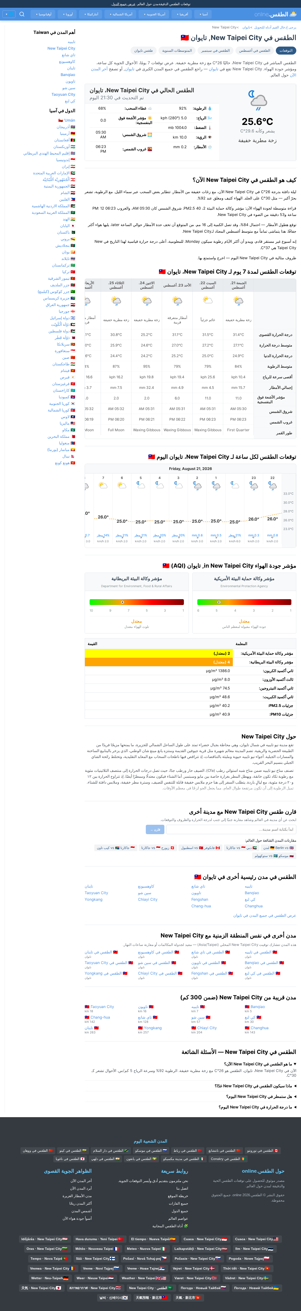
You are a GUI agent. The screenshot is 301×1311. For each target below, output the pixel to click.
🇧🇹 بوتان (68, 252)
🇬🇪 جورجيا (67, 311)
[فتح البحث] (22, 14)
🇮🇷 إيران (68, 166)
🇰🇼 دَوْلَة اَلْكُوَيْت (63, 324)
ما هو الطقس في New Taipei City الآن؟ (258, 1064)
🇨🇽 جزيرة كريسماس (59, 298)
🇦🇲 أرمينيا (67, 133)
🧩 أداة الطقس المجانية (170, 1226)
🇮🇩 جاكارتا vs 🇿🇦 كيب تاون (116, 848)
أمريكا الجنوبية (154, 14)
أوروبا (68, 14)
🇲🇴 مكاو (68, 429)
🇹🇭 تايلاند (68, 258)
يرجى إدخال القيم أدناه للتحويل (275, 27)
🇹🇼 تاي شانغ (148, 1019)
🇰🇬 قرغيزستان (63, 383)
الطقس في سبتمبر (215, 50)
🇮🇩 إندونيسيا (65, 159)
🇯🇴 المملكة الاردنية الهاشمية (53, 205)
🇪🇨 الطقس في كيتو (73, 1150)
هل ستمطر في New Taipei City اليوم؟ (259, 1096)
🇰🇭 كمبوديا (67, 396)
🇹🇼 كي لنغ (253, 1019)
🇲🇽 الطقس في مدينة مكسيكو (183, 1159)
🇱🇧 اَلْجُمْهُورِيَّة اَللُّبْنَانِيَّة (59, 179)
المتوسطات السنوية (177, 50)
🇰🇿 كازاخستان (64, 390)
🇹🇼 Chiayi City (204, 1029)
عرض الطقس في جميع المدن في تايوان (264, 915)
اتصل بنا (182, 1188)
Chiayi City (148, 899)
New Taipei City (61, 48)
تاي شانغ (198, 886)
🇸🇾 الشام (68, 192)
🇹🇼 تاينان (92, 1029)
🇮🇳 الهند (69, 219)
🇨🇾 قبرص (67, 377)
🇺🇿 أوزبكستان (64, 146)
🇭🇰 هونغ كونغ (65, 462)
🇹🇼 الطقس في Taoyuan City (109, 964)
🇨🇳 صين (68, 357)
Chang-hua (201, 906)
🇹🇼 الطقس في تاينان (101, 954)
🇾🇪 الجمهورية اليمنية (59, 186)
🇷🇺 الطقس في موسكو (151, 1150)
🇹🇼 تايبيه (198, 1008)
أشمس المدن (81, 1211)
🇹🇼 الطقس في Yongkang (106, 975)
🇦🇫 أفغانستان (64, 140)
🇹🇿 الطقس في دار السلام (111, 1150)
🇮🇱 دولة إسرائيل (62, 317)
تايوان (246, 27)
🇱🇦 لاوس (68, 416)
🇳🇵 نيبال (68, 456)
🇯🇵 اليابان (67, 225)
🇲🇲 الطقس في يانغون (141, 1159)
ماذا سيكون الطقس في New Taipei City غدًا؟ (253, 1086)
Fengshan (199, 899)
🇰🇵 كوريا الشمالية (61, 410)
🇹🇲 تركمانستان (63, 265)
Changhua (254, 906)
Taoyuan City (96, 892)
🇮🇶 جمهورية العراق (60, 304)
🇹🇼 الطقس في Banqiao (264, 964)
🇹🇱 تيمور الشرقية (61, 278)
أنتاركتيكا (91, 14)
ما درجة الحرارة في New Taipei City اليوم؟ (255, 1107)
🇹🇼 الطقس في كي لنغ (262, 975)
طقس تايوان (143, 50)
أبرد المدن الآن (81, 1188)
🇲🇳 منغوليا (67, 443)
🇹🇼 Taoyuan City (99, 1008)
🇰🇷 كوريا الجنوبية (62, 403)
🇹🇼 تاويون (146, 1008)
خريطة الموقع (178, 1196)
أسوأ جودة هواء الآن (77, 1218)
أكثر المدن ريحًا (80, 1203)
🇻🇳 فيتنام (68, 370)
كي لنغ (250, 899)
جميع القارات (178, 1203)
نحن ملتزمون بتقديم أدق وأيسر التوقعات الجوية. (153, 1181)
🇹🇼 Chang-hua (97, 1019)
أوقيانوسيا (43, 14)
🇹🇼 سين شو (200, 1019)
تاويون (196, 892)
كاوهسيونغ (146, 886)
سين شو (144, 892)
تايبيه (248, 886)
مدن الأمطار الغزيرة (77, 1196)
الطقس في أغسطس (254, 50)
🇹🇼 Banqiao (255, 1008)
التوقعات (286, 50)
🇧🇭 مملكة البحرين (61, 436)
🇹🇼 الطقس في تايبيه (261, 954)
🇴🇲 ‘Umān (66, 120)
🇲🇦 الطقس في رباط (188, 1150)
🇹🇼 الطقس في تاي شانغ (210, 954)
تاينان (89, 886)
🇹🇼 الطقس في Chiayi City (160, 975)
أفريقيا (182, 14)
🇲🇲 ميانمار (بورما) (61, 449)
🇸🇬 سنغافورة (65, 350)
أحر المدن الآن (81, 1181)
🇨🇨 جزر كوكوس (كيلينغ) (56, 291)
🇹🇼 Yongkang (150, 1029)
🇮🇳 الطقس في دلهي (105, 1159)
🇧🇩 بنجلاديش (65, 245)
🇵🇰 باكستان (66, 232)
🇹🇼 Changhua (257, 1029)
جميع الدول (180, 1211)
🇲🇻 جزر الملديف (62, 285)
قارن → (155, 829)
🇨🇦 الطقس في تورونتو (262, 1150)
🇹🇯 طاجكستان (63, 364)
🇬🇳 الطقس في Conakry (228, 1159)
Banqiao (252, 892)
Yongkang (94, 899)
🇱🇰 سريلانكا (66, 344)
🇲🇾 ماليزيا (67, 423)
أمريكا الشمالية (121, 14)
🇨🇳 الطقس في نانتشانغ (225, 1150)
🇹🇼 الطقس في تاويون (208, 964)
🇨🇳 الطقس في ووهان (38, 1150)
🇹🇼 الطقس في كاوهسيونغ (158, 954)
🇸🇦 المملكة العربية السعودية (53, 212)
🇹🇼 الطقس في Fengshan (212, 975)
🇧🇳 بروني (68, 238)
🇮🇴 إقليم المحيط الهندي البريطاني (49, 153)
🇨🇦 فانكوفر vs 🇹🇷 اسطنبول (200, 848)
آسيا (203, 14)
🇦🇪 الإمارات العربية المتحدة (54, 173)
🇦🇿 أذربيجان (66, 126)
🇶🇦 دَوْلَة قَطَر (65, 337)
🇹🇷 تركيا (68, 271)
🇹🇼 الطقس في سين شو (157, 964)
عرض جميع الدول (123, 4)
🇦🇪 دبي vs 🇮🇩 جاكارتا (241, 848)
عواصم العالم (178, 1218)
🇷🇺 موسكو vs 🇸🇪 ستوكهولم (274, 856)
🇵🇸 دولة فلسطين (61, 331)
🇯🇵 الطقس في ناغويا (70, 1159)
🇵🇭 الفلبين (67, 199)
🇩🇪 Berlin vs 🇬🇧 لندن (278, 848)
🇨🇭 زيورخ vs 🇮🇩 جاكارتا (157, 848)
